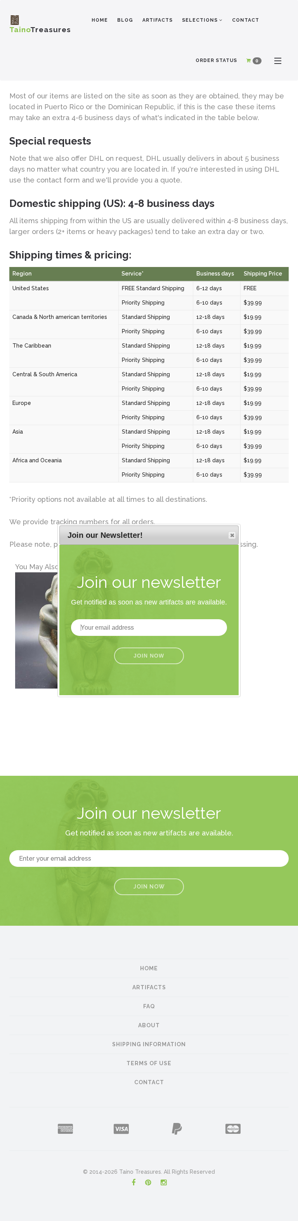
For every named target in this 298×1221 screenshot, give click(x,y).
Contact (245, 20)
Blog (125, 20)
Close (232, 535)
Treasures (40, 27)
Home (100, 20)
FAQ (149, 1006)
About (149, 1025)
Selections (200, 20)
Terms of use (149, 1063)
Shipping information (149, 1044)
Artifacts (157, 20)
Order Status (216, 60)
